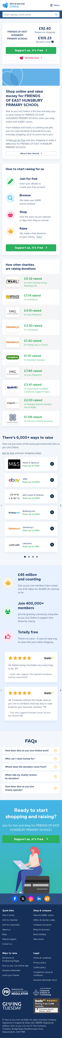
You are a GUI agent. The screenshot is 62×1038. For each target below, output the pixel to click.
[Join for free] (10, 185)
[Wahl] (12, 281)
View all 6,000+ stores (43, 915)
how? (39, 236)
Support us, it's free (29, 50)
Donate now (32, 57)
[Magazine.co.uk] (12, 402)
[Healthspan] (12, 418)
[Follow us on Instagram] (31, 900)
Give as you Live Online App (15, 965)
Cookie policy (39, 967)
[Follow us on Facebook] (15, 900)
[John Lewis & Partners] (52, 496)
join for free (19, 140)
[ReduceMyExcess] (12, 296)
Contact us (7, 944)
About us (6, 929)
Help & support (9, 939)
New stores (38, 939)
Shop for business (41, 929)
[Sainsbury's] (12, 327)
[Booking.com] (52, 513)
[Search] (56, 14)
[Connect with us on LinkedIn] (39, 900)
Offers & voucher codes (44, 920)
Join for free (8, 453)
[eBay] (52, 480)
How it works (8, 915)
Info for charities (10, 920)
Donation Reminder (11, 970)
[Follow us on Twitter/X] (23, 900)
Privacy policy (39, 962)
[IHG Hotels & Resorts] (12, 312)
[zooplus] (12, 357)
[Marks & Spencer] (52, 464)
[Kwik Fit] (12, 387)
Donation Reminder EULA (45, 980)
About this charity (29, 153)
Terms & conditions (42, 958)
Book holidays (39, 934)
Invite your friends (10, 975)
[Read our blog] (47, 900)
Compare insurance (42, 924)
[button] (52, 41)
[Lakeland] (52, 545)
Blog (4, 934)
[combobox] (28, 14)
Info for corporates (11, 924)
